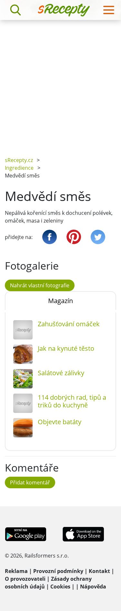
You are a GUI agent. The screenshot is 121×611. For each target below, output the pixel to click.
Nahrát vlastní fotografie (39, 285)
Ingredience (19, 167)
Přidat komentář (30, 482)
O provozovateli (25, 578)
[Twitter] (98, 237)
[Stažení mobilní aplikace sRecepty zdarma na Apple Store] (83, 533)
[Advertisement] (60, 83)
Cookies (60, 586)
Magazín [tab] (60, 300)
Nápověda (93, 586)
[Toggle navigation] (108, 10)
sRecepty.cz (19, 160)
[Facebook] (49, 237)
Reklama (16, 571)
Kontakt (99, 571)
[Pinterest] (73, 237)
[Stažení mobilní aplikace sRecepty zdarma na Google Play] (25, 533)
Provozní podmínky (58, 571)
